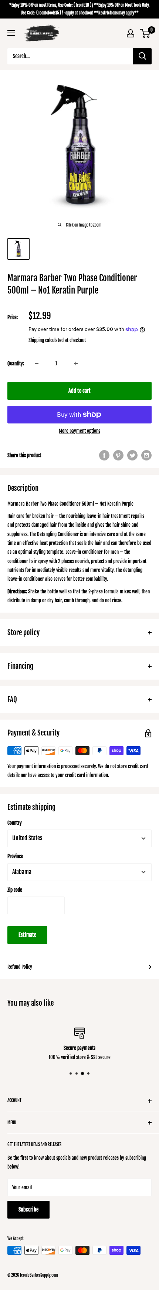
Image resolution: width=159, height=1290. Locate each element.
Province (15, 856)
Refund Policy (19, 967)
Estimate (27, 935)
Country (14, 823)
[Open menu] (11, 33)
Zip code (14, 890)
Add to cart (79, 391)
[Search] (142, 56)
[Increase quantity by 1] (76, 363)
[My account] (130, 33)
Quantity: (15, 363)
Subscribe (28, 1209)
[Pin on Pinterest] (118, 455)
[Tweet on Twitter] (132, 455)
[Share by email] (146, 455)
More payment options (79, 431)
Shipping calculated (46, 340)
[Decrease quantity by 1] (36, 363)
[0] (145, 33)
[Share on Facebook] (104, 455)
